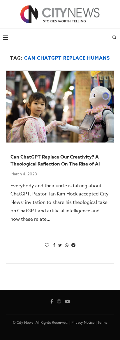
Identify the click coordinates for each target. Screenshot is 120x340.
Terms (102, 322)
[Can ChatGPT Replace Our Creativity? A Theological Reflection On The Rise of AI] (60, 107)
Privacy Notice (83, 322)
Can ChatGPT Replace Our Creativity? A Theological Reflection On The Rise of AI (55, 161)
